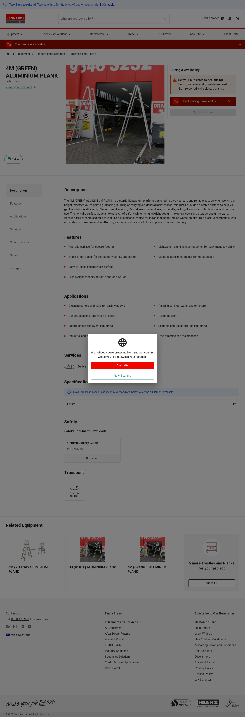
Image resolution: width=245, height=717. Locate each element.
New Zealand (122, 375)
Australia (122, 365)
